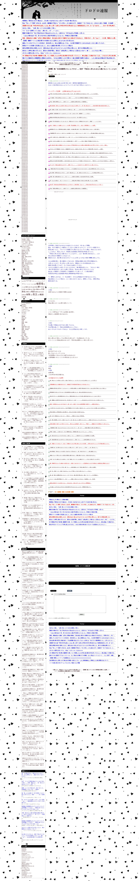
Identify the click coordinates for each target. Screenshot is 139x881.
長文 (35, 294)
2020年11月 (25, 165)
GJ (25, 281)
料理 (40, 289)
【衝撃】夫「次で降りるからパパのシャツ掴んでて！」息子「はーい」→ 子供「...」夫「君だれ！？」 (74, 447)
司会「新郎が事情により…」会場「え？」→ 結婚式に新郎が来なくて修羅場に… (69, 101)
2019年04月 (25, 192)
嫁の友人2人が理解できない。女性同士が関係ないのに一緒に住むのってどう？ (67, 573)
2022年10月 (25, 131)
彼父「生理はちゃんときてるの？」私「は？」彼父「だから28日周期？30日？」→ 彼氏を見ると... (75, 404)
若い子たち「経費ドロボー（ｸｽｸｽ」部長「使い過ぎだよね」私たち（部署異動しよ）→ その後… (34, 460)
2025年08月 (25, 82)
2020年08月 (25, 169)
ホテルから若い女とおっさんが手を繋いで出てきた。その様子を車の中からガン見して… (33, 721)
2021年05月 (25, 156)
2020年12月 (25, 163)
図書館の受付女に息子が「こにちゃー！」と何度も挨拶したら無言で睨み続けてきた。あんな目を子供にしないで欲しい (78, 388)
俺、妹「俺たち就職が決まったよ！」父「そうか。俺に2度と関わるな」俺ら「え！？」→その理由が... (74, 475)
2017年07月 (25, 223)
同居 (24, 287)
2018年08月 (25, 204)
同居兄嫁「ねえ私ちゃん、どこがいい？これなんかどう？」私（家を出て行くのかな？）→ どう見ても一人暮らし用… (33, 636)
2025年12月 (25, 76)
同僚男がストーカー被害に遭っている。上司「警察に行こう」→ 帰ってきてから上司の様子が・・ (72, 569)
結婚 (36, 291)
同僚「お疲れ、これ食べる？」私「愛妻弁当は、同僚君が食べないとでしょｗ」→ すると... (71, 431)
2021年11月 (25, 147)
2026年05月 (25, 69)
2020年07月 (25, 170)
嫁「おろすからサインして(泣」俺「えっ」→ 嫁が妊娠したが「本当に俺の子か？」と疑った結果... (73, 467)
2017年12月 (25, 215)
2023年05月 (25, 121)
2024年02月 (25, 108)
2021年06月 (25, 154)
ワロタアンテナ (26, 860)
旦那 (42, 289)
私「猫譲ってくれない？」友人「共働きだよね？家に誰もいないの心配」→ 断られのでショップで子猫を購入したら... (80, 443)
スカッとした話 (26, 245)
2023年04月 (25, 123)
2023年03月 (25, 124)
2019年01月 (25, 196)
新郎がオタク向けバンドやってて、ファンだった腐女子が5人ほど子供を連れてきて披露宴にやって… (33, 760)
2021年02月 (25, 160)
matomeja (24, 874)
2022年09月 (25, 133)
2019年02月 (25, 195)
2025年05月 (25, 86)
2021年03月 (25, 159)
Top (23, 1)
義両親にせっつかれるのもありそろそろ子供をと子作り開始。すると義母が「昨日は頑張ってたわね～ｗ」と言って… (33, 625)
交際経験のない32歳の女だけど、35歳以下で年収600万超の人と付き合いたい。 (70, 384)
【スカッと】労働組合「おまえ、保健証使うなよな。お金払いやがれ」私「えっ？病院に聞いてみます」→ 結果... (76, 149)
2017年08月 (25, 221)
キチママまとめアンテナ (28, 857)
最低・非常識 (25, 263)
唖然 (26, 287)
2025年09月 (25, 80)
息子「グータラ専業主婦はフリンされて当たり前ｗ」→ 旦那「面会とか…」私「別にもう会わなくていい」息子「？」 (33, 660)
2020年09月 (25, 167)
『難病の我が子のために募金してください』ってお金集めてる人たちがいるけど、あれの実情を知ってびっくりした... (77, 168)
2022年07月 (25, 136)
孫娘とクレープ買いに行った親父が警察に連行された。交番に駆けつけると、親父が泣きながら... (73, 455)
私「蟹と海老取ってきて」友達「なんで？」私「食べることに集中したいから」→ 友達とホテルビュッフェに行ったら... (78, 420)
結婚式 (39, 291)
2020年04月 (25, 175)
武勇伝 (23, 266)
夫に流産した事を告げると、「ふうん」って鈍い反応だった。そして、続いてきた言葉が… (34, 473)
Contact (30, 1)
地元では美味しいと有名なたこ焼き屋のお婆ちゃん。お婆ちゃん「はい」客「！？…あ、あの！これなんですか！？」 (33, 681)
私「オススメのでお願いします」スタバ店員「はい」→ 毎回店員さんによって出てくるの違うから (33, 801)
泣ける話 (24, 268)
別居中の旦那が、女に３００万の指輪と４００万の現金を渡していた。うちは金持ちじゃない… (33, 665)
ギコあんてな (25, 867)
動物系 (23, 253)
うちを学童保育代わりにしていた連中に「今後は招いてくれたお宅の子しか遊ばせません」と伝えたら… (34, 387)
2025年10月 (25, 79)
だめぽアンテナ (26, 854)
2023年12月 (25, 111)
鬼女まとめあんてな (27, 863)
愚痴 (37, 289)
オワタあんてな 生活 (27, 875)
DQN (23, 281)
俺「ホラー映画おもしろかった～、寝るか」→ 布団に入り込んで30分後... (67, 416)
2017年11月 (25, 217)
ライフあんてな (26, 869)
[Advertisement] (66, 204)
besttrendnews (25, 864)
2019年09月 (25, 185)
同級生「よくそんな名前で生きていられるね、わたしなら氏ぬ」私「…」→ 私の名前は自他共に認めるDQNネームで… (33, 732)
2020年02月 (25, 178)
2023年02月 (25, 125)
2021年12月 (25, 146)
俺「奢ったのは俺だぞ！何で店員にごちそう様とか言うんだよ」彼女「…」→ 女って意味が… (33, 794)
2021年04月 (25, 157)
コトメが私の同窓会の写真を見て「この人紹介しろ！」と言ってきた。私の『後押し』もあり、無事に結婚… (33, 375)
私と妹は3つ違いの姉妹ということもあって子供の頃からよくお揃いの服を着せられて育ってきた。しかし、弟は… (79, 145)
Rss (26, 1)
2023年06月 (25, 120)
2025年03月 (25, 89)
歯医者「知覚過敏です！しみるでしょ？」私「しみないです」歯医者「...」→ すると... (70, 113)
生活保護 (67, 492)
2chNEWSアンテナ (26, 873)
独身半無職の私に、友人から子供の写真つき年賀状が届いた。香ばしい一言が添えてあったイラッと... (73, 576)
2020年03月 (25, 176)
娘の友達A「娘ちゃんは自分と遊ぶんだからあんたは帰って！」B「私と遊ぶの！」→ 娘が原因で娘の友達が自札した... (80, 105)
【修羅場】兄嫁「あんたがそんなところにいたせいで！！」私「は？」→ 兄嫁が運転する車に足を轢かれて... (75, 427)
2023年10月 (25, 114)
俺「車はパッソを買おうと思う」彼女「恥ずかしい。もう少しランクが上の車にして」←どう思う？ (73, 380)
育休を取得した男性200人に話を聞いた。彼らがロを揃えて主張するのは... (67, 412)
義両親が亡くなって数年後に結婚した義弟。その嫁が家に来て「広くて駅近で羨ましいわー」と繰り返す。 (75, 129)
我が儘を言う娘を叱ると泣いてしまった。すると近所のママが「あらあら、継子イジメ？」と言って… (33, 748)
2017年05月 (25, 225)
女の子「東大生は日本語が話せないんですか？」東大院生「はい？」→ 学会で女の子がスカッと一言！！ (76, 184)
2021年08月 (25, 151)
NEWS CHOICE (26, 870)
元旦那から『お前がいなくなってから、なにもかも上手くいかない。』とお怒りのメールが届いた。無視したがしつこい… (33, 586)
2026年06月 (25, 67)
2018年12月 (25, 198)
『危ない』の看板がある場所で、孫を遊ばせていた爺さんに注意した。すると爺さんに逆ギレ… (33, 694)
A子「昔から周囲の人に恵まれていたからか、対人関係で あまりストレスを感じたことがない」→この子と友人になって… (33, 700)
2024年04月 (25, 105)
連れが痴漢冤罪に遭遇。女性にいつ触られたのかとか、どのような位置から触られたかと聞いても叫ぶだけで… (33, 711)
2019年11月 (25, 182)
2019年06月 (25, 189)
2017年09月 (25, 220)
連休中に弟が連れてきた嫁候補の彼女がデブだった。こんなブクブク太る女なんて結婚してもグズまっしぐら (74, 578)
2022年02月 (25, 143)
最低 (23, 292)
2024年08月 (25, 99)
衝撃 (28, 294)
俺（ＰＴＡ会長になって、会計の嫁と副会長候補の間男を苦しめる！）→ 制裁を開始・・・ (33, 553)
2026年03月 (25, 72)
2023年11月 (25, 112)
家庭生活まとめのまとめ (28, 866)
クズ (33, 281)
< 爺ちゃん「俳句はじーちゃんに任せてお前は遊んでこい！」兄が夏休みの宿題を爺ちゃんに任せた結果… (64, 63)
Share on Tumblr (69, 591)
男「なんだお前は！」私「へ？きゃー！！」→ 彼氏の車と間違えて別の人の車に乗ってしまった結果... (74, 180)
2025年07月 (25, 83)
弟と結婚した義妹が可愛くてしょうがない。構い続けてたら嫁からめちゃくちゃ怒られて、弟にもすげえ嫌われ (33, 619)
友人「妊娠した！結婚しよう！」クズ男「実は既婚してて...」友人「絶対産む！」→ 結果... (73, 125)
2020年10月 (25, 166)
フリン (24, 284)
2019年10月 (25, 183)
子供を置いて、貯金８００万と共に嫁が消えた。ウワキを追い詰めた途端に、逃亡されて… (33, 765)
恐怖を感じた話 (26, 261)
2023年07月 (25, 118)
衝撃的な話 (24, 274)
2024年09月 (25, 98)
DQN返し (24, 239)
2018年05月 (25, 208)
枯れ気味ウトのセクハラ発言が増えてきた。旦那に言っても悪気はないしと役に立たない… (33, 726)
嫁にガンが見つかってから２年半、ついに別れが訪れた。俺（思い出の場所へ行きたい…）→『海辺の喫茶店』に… (33, 754)
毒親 (63, 492)
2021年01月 (25, 162)
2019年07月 (25, 188)
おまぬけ (24, 240)
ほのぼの (24, 246)
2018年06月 (25, 207)
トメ (43, 281)
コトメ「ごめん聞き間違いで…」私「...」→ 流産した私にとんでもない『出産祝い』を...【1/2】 (72, 479)
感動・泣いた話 (26, 262)
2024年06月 (25, 102)
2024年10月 (25, 96)
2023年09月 (25, 115)
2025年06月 (25, 85)
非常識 (24, 297)
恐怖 (29, 289)
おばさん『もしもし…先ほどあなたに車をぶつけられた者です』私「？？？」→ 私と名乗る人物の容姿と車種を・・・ (33, 737)
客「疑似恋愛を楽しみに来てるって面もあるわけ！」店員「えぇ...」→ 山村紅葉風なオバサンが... (73, 439)
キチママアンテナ (26, 856)
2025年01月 (25, 92)
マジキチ (24, 248)
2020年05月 (25, 173)
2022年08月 (25, 134)
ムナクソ (24, 249)
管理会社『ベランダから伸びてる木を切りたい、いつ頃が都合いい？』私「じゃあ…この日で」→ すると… (34, 381)
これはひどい (25, 243)
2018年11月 (25, 199)
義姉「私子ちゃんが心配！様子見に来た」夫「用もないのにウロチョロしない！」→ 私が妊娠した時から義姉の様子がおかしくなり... (81, 153)
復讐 (23, 258)
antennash (24, 853)
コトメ (36, 281)
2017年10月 (25, 218)
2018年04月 (25, 209)
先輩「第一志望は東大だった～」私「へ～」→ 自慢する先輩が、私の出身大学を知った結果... (72, 176)
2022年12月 (25, 128)
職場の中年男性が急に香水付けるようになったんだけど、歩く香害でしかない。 (69, 117)
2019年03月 (25, 194)
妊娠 (33, 287)
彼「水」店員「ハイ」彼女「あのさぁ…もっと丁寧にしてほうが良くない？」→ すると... (71, 471)
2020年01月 (25, 179)
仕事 (35, 284)
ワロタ (32, 284)
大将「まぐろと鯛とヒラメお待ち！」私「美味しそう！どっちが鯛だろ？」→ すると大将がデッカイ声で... (75, 459)
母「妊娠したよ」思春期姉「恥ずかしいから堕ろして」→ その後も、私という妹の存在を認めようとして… (33, 514)
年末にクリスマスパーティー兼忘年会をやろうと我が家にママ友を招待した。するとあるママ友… (34, 428)
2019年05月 (25, 191)
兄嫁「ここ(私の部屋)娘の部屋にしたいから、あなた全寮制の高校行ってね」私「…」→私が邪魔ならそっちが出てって (34, 369)
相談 (33, 291)
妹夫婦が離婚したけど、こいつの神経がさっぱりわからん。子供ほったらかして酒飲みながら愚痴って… (33, 608)
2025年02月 (25, 91)
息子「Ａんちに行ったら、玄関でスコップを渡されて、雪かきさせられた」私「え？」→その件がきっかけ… (34, 454)
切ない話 (24, 252)
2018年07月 (25, 205)
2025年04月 (25, 88)
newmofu (24, 849)
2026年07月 (25, 66)
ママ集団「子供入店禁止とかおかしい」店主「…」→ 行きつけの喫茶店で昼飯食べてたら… (71, 97)
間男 (38, 294)
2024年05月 (25, 104)
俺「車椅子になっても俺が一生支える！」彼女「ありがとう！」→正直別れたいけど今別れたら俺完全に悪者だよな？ (80, 463)
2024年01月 (25, 109)
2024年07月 (25, 101)
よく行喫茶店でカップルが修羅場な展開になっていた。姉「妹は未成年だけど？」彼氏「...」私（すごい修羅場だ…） (76, 571)
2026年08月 (25, 65)
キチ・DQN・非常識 (27, 242)
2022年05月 (25, 138)
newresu (24, 848)
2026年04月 (25, 70)
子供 (41, 287)
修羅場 (23, 250)
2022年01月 (25, 144)
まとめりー (24, 871)
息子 (32, 289)
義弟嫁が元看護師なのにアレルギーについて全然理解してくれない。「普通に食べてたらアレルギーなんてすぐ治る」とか (33, 808)
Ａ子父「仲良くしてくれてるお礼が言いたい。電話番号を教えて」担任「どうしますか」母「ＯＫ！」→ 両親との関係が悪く (33, 614)
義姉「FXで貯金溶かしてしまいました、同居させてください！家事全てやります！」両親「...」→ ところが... (76, 121)
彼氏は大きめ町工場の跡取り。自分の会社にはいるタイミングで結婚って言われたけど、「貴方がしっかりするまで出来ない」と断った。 (82, 161)
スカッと (40, 281)
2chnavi (24, 862)
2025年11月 (25, 78)
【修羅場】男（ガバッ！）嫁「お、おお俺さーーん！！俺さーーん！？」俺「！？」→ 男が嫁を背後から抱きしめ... (77, 133)
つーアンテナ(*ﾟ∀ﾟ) (27, 852)
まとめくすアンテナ (27, 877)
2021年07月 (25, 153)
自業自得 (24, 294)
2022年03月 (25, 141)
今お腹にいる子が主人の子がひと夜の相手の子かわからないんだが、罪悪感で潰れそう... (71, 487)
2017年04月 (25, 227)
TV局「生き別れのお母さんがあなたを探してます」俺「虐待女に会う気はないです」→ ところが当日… (74, 93)
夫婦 (23, 255)
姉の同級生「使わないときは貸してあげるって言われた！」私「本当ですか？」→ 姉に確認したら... (73, 451)
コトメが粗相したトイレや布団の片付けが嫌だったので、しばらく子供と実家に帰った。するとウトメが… (34, 448)
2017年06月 (25, 224)
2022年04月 (25, 140)
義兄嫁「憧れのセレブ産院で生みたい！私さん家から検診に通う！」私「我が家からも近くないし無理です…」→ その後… (33, 675)
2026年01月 (25, 75)
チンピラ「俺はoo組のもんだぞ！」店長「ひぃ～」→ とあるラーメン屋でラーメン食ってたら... (74, 165)
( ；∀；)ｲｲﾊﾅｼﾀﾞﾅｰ (26, 238)
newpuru (24, 850)
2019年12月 (25, 180)
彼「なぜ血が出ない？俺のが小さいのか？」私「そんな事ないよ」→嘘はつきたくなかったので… (33, 775)
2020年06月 (25, 172)
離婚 (42, 294)
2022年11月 (25, 130)
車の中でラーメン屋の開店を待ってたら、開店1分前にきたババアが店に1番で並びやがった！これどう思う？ (75, 396)
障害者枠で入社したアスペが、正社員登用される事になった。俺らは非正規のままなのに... (71, 392)
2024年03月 (25, 107)
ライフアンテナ (26, 859)
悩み (34, 289)
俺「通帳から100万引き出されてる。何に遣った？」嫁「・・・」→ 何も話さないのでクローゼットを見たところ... (77, 400)
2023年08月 (25, 117)
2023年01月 (25, 127)
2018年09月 (25, 202)
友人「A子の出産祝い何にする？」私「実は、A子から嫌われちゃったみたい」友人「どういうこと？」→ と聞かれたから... (79, 157)
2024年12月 (25, 94)
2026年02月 (25, 73)
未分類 (23, 265)
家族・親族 (24, 256)
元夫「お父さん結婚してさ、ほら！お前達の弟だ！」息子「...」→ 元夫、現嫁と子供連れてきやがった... (74, 141)
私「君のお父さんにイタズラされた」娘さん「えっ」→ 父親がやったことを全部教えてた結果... (72, 435)
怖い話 (23, 259)
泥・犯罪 (24, 269)
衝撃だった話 (25, 272)
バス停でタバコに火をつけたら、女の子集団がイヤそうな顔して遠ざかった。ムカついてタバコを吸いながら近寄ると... (78, 408)
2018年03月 (25, 211)
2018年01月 (25, 214)
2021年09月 (25, 150)
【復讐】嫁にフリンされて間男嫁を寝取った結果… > (95, 63)
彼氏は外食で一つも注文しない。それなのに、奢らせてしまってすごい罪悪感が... (70, 483)
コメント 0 (63, 74)
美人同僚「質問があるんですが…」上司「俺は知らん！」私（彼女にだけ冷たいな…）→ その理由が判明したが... (76, 172)
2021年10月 (25, 149)
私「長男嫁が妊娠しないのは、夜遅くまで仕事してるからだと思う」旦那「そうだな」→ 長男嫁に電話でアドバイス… (33, 631)
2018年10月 (25, 201)
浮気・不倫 (24, 271)
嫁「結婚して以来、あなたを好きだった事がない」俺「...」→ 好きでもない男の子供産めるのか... (73, 109)
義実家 (42, 291)
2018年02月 (25, 212)
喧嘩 (29, 287)
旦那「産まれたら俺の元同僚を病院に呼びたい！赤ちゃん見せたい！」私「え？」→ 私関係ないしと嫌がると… (33, 535)
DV (56, 492)
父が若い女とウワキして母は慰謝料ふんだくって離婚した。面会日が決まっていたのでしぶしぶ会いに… (34, 348)
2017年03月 (25, 228)
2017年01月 (25, 231)
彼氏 (24, 289)
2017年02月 (25, 230)
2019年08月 (25, 186)
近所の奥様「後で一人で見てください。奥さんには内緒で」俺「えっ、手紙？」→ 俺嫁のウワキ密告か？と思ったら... (80, 424)
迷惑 (31, 294)
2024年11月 (25, 95)
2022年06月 (25, 137)
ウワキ (29, 281)
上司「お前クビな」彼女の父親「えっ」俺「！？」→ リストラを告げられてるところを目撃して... (73, 137)
